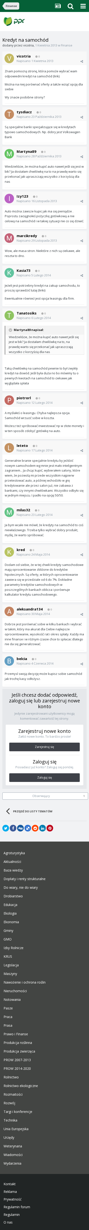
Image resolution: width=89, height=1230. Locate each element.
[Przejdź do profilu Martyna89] (9, 154)
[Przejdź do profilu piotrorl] (9, 400)
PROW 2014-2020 (17, 1068)
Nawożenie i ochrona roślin (25, 982)
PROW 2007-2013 (17, 1060)
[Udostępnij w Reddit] (35, 828)
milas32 (23, 509)
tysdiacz (24, 111)
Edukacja (10, 905)
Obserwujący (41, 796)
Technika (10, 1120)
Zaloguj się (44, 777)
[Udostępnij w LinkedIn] (42, 828)
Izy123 (22, 196)
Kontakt (10, 1184)
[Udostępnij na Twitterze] (5, 828)
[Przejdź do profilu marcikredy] (9, 238)
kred (21, 549)
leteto (22, 445)
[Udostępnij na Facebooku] (13, 828)
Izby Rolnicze (13, 948)
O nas (8, 1222)
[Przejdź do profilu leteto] (9, 448)
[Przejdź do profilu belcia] (9, 661)
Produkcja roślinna (18, 1043)
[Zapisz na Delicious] (27, 828)
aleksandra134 (30, 609)
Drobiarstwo (13, 896)
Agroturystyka (14, 853)
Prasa (8, 1025)
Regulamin (12, 1214)
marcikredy (27, 235)
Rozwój (9, 1103)
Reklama (10, 1191)
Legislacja (11, 965)
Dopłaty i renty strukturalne (25, 879)
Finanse (66, 45)
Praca (8, 1017)
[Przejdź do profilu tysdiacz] (9, 114)
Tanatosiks (27, 313)
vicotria (28, 45)
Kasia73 (23, 270)
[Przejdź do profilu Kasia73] (9, 273)
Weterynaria (13, 1146)
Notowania (12, 999)
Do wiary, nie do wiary (21, 887)
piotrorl (24, 397)
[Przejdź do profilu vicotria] (9, 58)
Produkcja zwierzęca (19, 1051)
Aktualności (12, 862)
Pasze (8, 1008)
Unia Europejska (16, 1129)
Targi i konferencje (18, 1112)
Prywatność (13, 1199)
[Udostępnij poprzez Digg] (20, 828)
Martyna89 (26, 151)
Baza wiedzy (13, 870)
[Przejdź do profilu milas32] (9, 512)
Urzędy (9, 1137)
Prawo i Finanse (16, 1034)
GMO (8, 939)
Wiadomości (13, 1155)
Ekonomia (11, 922)
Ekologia (10, 913)
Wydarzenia (12, 1163)
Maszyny (10, 974)
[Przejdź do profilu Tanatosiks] (9, 315)
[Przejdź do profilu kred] (9, 552)
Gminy (8, 930)
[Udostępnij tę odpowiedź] (81, 61)
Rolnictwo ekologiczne (21, 1086)
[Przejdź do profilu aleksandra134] (9, 611)
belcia (22, 658)
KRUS (8, 956)
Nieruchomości (15, 991)
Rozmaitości (13, 1094)
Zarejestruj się (44, 747)
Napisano (35, 61)
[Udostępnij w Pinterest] (50, 828)
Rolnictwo (11, 1077)
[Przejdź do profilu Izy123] (9, 198)
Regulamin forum (17, 1207)
